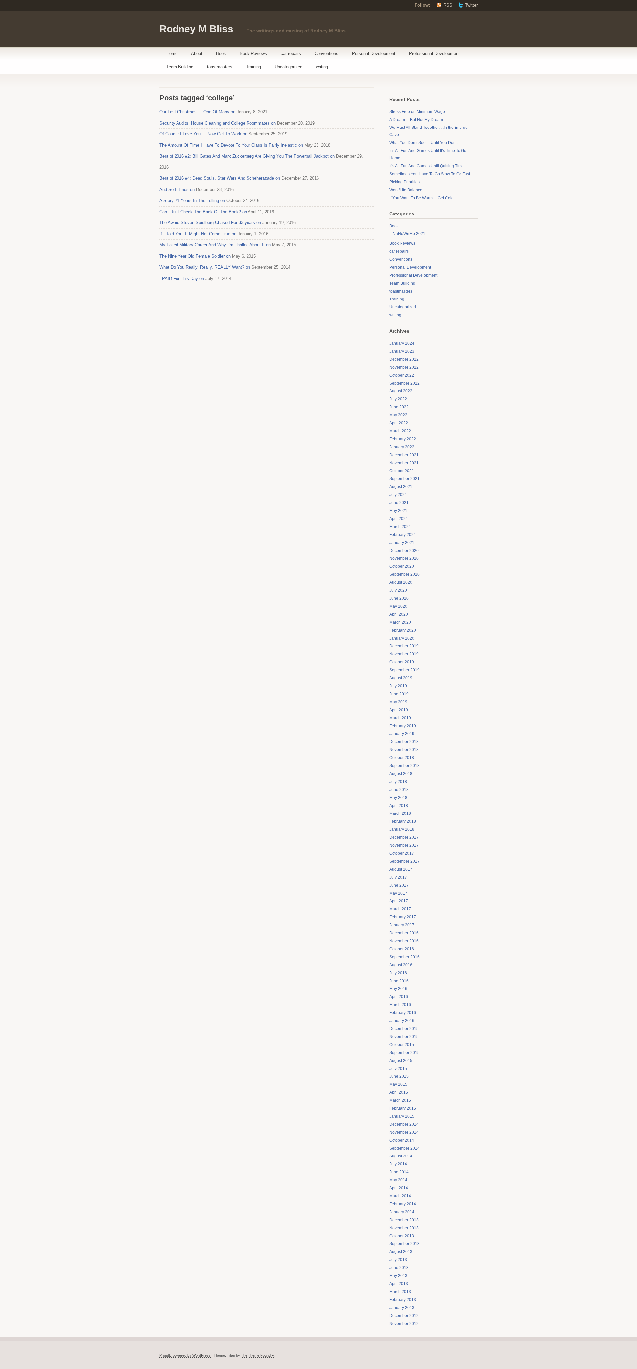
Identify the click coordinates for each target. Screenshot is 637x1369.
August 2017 (400, 869)
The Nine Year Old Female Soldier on (195, 256)
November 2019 (404, 654)
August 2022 (400, 391)
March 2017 (400, 909)
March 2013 (400, 1291)
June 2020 (399, 598)
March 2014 (400, 1196)
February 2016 (402, 1012)
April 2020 (398, 614)
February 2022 (402, 439)
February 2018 (402, 821)
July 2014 (398, 1164)
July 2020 (398, 590)
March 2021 (400, 526)
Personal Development (373, 53)
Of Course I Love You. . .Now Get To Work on (203, 133)
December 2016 (404, 933)
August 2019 (400, 678)
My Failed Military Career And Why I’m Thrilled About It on (215, 244)
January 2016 (401, 1020)
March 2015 (400, 1100)
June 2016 (399, 981)
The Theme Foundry (257, 1355)
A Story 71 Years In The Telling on (192, 200)
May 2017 (398, 893)
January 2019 (401, 733)
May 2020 (398, 606)
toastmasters (219, 66)
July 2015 (398, 1068)
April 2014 (398, 1188)
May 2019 (398, 702)
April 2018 (398, 805)
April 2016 (398, 996)
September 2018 (404, 765)
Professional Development (434, 53)
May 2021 (398, 510)
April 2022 (398, 423)
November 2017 (404, 845)
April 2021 (398, 518)
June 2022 (399, 407)
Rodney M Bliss (196, 28)
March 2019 (400, 718)
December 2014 (404, 1124)
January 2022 (401, 447)
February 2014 (402, 1204)
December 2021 (404, 455)
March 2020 (400, 622)
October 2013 (401, 1236)
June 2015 (399, 1076)
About (196, 53)
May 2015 (398, 1084)
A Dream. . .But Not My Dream (416, 119)
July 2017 (398, 877)
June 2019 (399, 694)
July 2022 (398, 399)
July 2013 (398, 1259)
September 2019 (404, 670)
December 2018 (404, 741)
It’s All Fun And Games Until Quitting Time (426, 166)
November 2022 (404, 367)
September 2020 (404, 574)
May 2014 (398, 1180)
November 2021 (404, 463)
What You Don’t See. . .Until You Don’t (423, 142)
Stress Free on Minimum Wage (417, 111)
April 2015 (398, 1092)
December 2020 (404, 550)
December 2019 (404, 646)
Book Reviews (253, 53)
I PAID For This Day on (181, 278)
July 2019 (398, 686)
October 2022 (401, 375)
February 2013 (402, 1299)
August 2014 (400, 1156)
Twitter (471, 5)
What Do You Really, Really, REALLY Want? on (204, 267)
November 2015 (404, 1036)
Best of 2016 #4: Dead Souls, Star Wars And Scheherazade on (219, 178)
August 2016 (400, 965)
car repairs (291, 53)
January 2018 (401, 829)
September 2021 (404, 478)
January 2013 (401, 1307)
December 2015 (404, 1028)
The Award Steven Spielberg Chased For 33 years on (210, 222)
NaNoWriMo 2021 (409, 233)
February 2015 (402, 1108)
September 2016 (404, 957)
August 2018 (400, 773)
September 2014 (404, 1148)
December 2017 (404, 837)
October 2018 (401, 757)
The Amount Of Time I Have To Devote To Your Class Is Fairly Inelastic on (231, 145)
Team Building (179, 66)
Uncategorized (288, 66)
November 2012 (404, 1323)
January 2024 (401, 343)
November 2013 (404, 1228)
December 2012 (404, 1315)
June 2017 (399, 885)
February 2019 (402, 726)
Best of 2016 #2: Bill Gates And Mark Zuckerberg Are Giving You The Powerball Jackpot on (247, 156)
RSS (447, 5)
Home (171, 53)
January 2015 (401, 1116)
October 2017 (401, 853)
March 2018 (400, 813)
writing (322, 66)
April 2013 (398, 1283)
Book (221, 53)
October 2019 (401, 662)
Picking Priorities (404, 182)
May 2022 (398, 415)
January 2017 (401, 925)
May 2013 (398, 1275)
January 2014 (401, 1212)
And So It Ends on (177, 189)
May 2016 (398, 988)
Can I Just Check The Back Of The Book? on (203, 211)
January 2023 (401, 351)
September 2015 (404, 1052)
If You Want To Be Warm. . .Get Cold (421, 198)
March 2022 (400, 431)
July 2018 (398, 781)
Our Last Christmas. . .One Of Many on (197, 111)
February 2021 (402, 534)
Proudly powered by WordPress (185, 1355)
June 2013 (399, 1267)
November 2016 (404, 941)
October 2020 (401, 566)
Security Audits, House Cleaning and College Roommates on (217, 123)
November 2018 (404, 749)
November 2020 (404, 558)
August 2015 (400, 1060)
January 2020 (401, 638)
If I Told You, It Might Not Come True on (197, 233)
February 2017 (402, 917)
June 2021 (399, 502)
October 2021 (401, 471)
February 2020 (402, 630)
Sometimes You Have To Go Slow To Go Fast (429, 174)
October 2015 (401, 1044)
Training (253, 66)
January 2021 (401, 542)
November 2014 (404, 1132)
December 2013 (404, 1220)
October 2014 (401, 1140)
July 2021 (398, 494)
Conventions (326, 53)
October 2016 (401, 949)
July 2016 (398, 973)
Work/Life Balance (405, 190)
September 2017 (404, 861)
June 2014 (399, 1172)
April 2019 (398, 710)
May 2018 (398, 797)
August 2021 (400, 486)
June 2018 (399, 789)
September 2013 (404, 1243)
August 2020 (400, 582)
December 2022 (404, 359)
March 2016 (400, 1004)
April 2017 (398, 901)
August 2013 (400, 1251)
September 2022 (404, 383)
